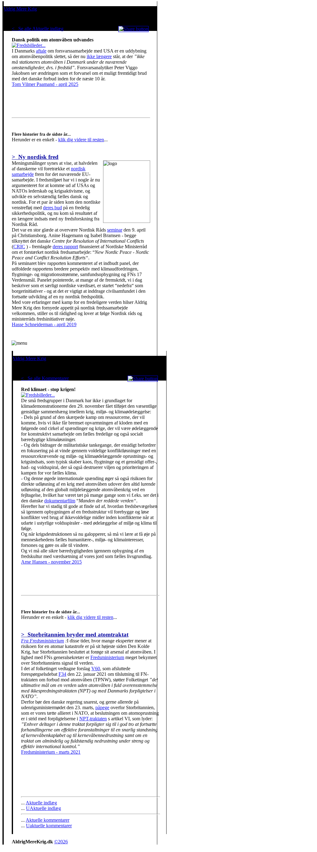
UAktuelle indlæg (43, 808)
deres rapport (65, 246)
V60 (95, 668)
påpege (102, 707)
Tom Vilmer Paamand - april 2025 (45, 84)
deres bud (52, 207)
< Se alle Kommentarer (45, 378)
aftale (41, 50)
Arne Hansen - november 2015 (51, 561)
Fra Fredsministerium (42, 640)
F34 (62, 674)
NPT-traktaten (93, 718)
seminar (114, 229)
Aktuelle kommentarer (47, 820)
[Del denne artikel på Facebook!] (133, 29)
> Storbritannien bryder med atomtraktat (74, 634)
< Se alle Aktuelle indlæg (37, 28)
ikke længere (99, 56)
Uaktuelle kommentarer (49, 825)
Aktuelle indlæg (41, 802)
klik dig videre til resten (81, 139)
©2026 (61, 841)
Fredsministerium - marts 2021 (50, 752)
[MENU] (19, 343)
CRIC (19, 246)
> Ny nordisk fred (35, 157)
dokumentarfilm (59, 500)
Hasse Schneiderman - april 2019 (44, 324)
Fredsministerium (107, 657)
